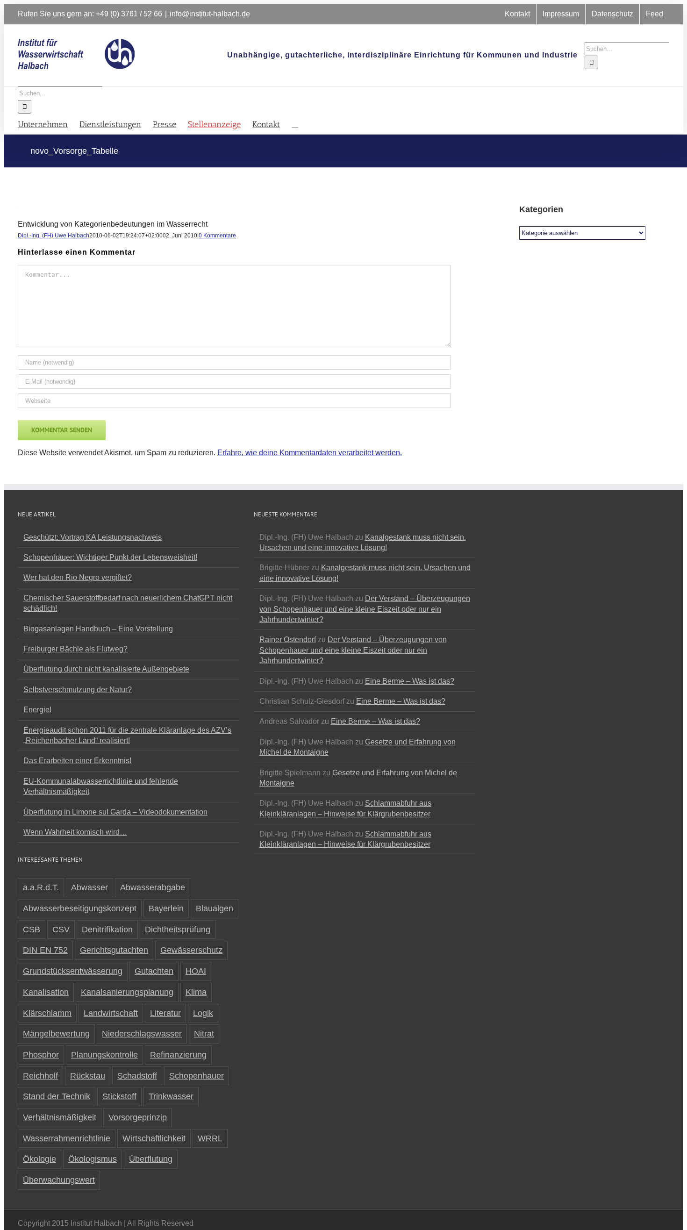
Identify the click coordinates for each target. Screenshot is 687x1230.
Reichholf (40, 1075)
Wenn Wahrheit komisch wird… (75, 832)
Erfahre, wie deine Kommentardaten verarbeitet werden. (309, 453)
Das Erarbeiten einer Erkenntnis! (77, 761)
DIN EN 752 (45, 950)
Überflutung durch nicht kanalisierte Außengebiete (106, 669)
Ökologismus (92, 1159)
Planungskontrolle (104, 1054)
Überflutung (150, 1159)
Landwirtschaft (111, 1013)
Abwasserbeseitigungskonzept (79, 908)
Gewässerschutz (191, 950)
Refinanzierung (178, 1054)
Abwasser (89, 887)
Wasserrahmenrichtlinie (66, 1138)
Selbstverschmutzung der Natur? (77, 690)
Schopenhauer (196, 1075)
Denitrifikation (107, 929)
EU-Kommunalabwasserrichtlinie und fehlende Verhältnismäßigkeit (100, 786)
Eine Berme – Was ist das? (409, 681)
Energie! (37, 710)
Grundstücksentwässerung (72, 971)
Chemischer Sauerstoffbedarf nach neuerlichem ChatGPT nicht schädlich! (127, 603)
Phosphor (41, 1054)
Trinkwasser (171, 1096)
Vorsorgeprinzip (137, 1117)
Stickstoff (119, 1096)
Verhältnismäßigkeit (59, 1117)
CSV (61, 929)
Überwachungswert (59, 1180)
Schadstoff (137, 1075)
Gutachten (154, 971)
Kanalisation (46, 992)
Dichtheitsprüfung (177, 929)
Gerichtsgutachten (114, 950)
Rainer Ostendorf (287, 640)
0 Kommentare (217, 235)
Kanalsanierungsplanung (127, 992)
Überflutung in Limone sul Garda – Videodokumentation (115, 812)
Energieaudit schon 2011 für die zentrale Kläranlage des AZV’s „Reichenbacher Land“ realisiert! (127, 735)
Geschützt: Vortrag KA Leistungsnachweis (92, 537)
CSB (31, 929)
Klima (196, 992)
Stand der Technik (56, 1096)
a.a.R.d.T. (41, 887)
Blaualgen (214, 908)
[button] (295, 124)
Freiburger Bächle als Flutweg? (75, 649)
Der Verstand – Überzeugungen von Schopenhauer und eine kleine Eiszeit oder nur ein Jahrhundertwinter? (364, 608)
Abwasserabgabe (152, 887)
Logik (203, 1013)
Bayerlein (166, 908)
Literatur (165, 1013)
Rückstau (87, 1075)
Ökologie (39, 1159)
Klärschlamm (47, 1013)
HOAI (196, 971)
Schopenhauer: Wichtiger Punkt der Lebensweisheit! (110, 557)
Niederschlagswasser (142, 1033)
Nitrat (204, 1033)
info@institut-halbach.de (210, 14)
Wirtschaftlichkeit (154, 1138)
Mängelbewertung (56, 1033)
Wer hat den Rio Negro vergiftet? (77, 577)
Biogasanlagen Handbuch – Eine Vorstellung (98, 629)
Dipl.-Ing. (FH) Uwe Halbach (53, 235)
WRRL (210, 1138)
